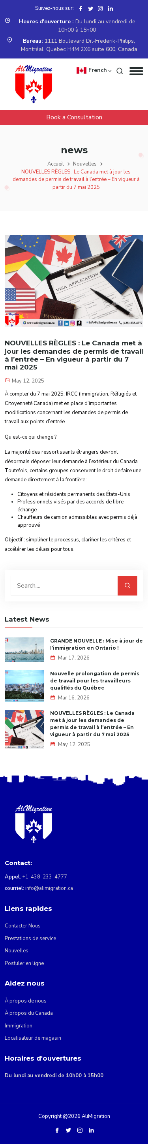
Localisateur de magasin (33, 1038)
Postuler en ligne (24, 963)
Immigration (18, 1025)
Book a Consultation (74, 117)
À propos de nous (26, 1001)
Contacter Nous (23, 925)
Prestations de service (30, 938)
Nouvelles (85, 164)
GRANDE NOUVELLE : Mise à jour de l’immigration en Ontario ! (96, 644)
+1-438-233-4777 (44, 876)
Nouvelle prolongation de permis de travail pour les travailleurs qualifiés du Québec (94, 681)
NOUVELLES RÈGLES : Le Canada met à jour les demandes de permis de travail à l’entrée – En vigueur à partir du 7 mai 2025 (92, 723)
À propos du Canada (29, 1013)
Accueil (55, 164)
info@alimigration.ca (49, 888)
